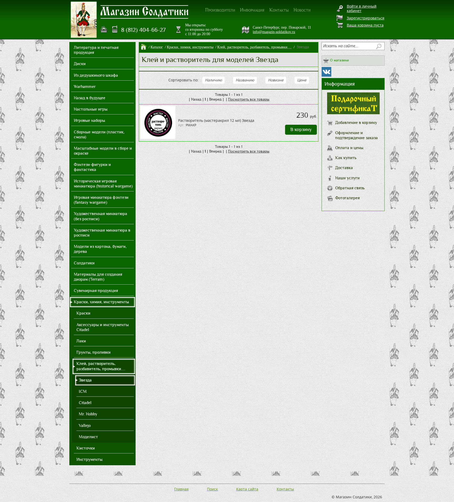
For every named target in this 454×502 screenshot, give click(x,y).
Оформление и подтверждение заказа (356, 135)
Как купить (346, 157)
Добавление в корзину (356, 122)
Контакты (279, 10)
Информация (252, 10)
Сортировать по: (183, 79)
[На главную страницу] (104, 29)
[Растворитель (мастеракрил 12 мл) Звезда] (158, 137)
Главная (181, 489)
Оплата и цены (349, 147)
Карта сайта (247, 489)
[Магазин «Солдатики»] (144, 11)
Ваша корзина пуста (365, 25)
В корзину (301, 129)
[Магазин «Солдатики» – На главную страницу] (84, 19)
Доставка (344, 167)
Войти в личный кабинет (361, 8)
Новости (302, 10)
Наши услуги (347, 178)
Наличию (213, 79)
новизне (275, 79)
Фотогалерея (347, 198)
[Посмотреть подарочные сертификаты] (353, 112)
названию (245, 79)
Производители (220, 10)
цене (301, 79)
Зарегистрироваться (365, 17)
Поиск (212, 489)
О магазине (339, 60)
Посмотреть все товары (248, 99)
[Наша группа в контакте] (326, 72)
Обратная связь (350, 188)
